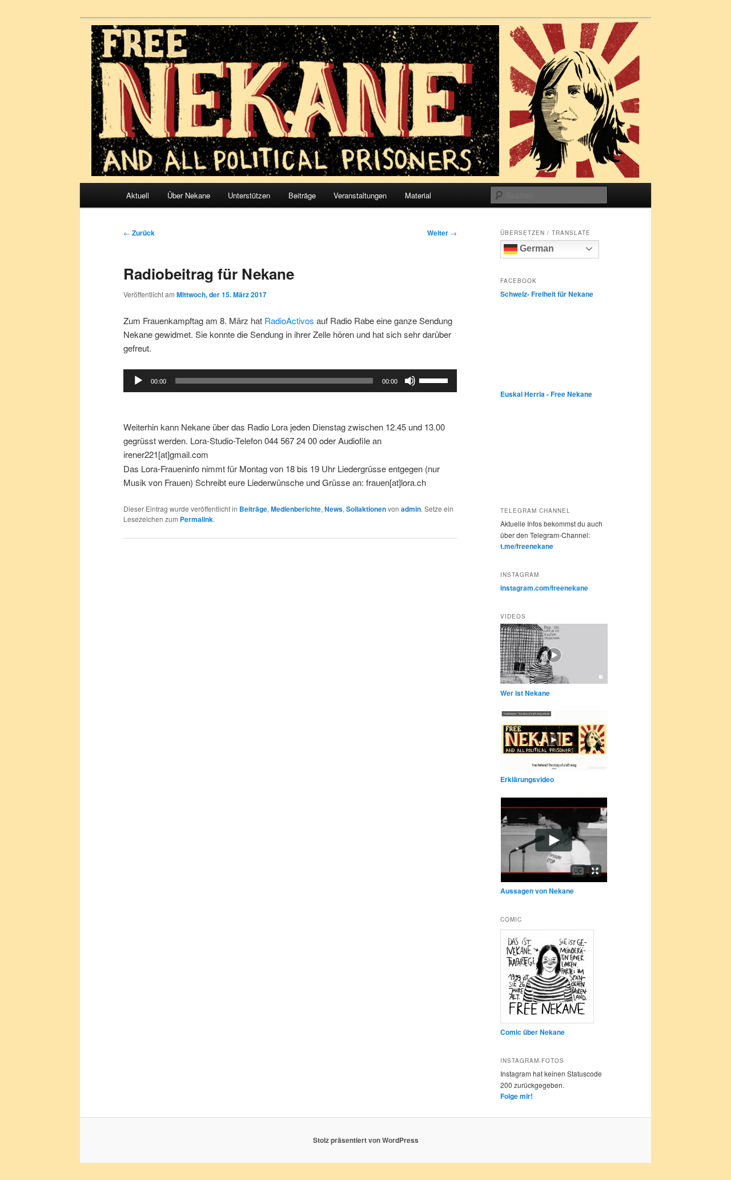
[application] (290, 380)
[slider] (435, 379)
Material (418, 195)
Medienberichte (296, 509)
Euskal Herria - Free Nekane (546, 394)
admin (411, 509)
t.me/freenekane (526, 546)
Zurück (139, 233)
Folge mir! (516, 1096)
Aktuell (137, 195)
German (535, 248)
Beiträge (302, 195)
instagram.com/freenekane (544, 588)
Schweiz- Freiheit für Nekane (546, 294)
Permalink (196, 519)
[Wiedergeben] (138, 380)
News (333, 509)
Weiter (442, 233)
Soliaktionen (366, 509)
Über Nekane (188, 195)
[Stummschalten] (410, 380)
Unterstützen (249, 195)
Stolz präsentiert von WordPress (366, 1140)
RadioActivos (289, 320)
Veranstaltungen (360, 195)
